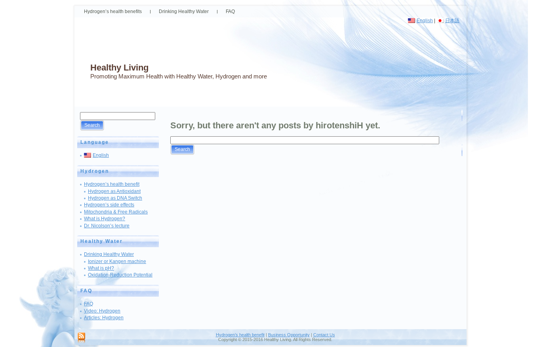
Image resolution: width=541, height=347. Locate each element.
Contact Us (324, 334)
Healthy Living (119, 67)
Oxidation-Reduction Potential (120, 275)
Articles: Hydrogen (104, 317)
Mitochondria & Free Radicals (116, 212)
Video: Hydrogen (102, 311)
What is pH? (101, 268)
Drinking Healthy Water (109, 254)
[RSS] (81, 338)
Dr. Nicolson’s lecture (107, 226)
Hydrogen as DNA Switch (115, 198)
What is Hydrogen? (104, 218)
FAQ (88, 304)
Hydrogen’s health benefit (111, 184)
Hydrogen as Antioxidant (114, 191)
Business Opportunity (289, 334)
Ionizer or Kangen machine (117, 261)
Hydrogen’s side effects (109, 205)
